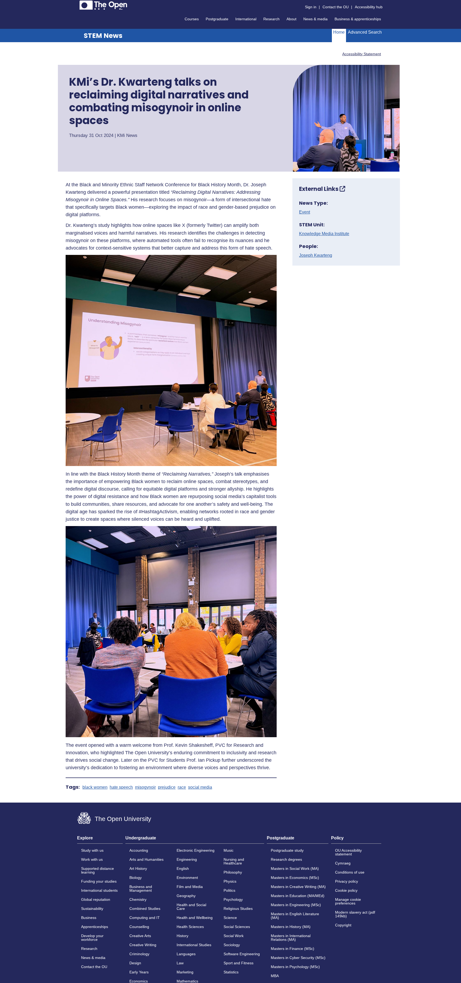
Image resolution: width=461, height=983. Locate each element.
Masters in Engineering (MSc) (296, 905)
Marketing (185, 972)
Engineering (187, 859)
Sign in (310, 7)
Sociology (232, 945)
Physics (230, 881)
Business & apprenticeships (358, 19)
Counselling (139, 927)
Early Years (139, 972)
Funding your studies (99, 881)
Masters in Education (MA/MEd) (297, 896)
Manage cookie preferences (348, 901)
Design (135, 963)
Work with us (92, 859)
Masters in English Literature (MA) (295, 916)
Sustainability (92, 908)
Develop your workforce (92, 938)
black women (95, 787)
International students (99, 890)
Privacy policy (346, 881)
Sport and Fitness (238, 963)
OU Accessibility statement (348, 852)
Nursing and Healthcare (234, 861)
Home (339, 32)
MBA (275, 976)
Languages (186, 954)
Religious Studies (238, 908)
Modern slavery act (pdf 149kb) (355, 914)
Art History (138, 868)
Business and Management (140, 889)
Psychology (233, 899)
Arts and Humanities (146, 859)
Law (180, 963)
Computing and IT (144, 917)
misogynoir (145, 787)
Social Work (234, 936)
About (291, 19)
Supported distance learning (97, 870)
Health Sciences (190, 927)
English (183, 868)
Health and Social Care (191, 907)
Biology (135, 877)
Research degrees (286, 859)
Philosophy (233, 872)
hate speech (121, 787)
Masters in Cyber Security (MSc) (298, 958)
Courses (192, 19)
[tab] (100, 840)
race (182, 787)
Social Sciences (237, 927)
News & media (315, 19)
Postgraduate (217, 19)
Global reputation (95, 899)
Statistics (231, 972)
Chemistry (137, 899)
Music (228, 850)
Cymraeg (343, 863)
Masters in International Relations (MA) (291, 938)
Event (304, 212)
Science (230, 917)
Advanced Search (365, 32)
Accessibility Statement (361, 54)
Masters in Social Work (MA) (295, 868)
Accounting (138, 850)
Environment (187, 877)
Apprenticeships (94, 927)
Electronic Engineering (195, 850)
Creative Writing (142, 945)
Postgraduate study (287, 850)
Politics (229, 890)
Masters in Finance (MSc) (292, 948)
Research (271, 19)
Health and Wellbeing (195, 917)
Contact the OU (336, 7)
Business (88, 917)
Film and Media (190, 887)
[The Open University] (103, 5)
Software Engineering (242, 954)
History (182, 936)
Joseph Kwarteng (315, 255)
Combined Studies (144, 908)
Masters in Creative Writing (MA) (298, 887)
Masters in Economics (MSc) (295, 877)
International (245, 19)
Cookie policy (346, 890)
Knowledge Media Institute (324, 234)
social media (200, 787)
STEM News (103, 35)
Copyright (343, 925)
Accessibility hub (369, 7)
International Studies (194, 945)
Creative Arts (140, 936)
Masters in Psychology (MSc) (295, 967)
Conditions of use (349, 872)
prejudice (167, 787)
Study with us (92, 850)
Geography (186, 896)
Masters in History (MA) (291, 927)
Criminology (139, 954)
